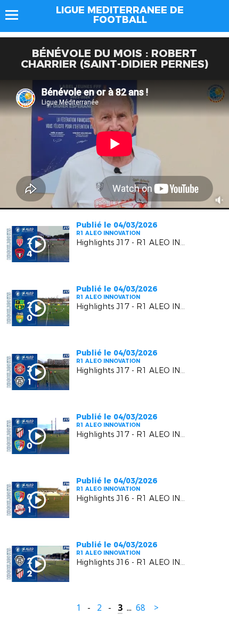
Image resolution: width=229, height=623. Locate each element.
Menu (16, 15)
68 (140, 608)
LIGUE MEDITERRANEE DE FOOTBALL (120, 15)
